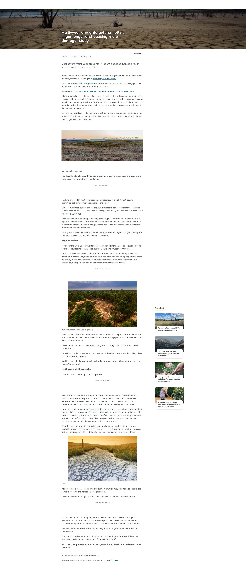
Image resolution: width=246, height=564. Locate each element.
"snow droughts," (96, 409)
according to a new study (104, 78)
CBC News (114, 560)
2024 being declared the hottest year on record (100, 83)
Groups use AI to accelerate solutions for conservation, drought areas (102, 91)
